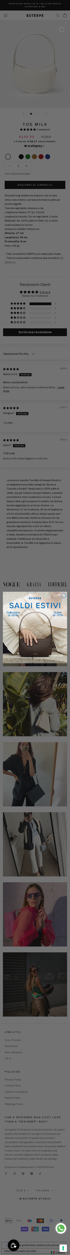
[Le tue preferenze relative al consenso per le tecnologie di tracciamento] (63, 1248)
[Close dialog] (63, 595)
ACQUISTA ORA (56, 655)
